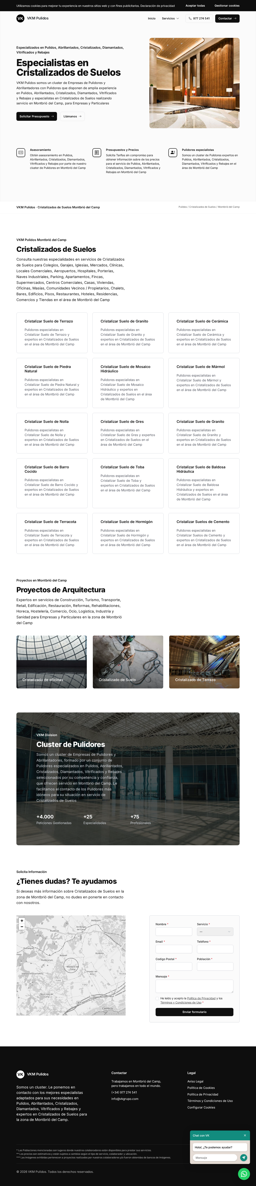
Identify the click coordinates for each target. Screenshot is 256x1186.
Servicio (203, 924)
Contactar (225, 18)
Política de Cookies (201, 1088)
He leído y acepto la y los (191, 1000)
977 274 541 (201, 18)
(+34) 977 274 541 (124, 1092)
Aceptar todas (195, 5)
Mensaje (162, 976)
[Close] (245, 1135)
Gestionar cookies (227, 5)
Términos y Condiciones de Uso (180, 1002)
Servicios (168, 18)
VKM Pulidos (37, 18)
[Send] (243, 1157)
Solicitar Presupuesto (34, 116)
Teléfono (204, 941)
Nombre (162, 924)
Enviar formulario (195, 1012)
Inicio (152, 18)
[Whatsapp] (244, 1174)
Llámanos (70, 116)
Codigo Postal (166, 959)
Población (204, 959)
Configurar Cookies (201, 1107)
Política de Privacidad (201, 998)
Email (160, 941)
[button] (71, 965)
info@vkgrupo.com (124, 1099)
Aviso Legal (195, 1081)
